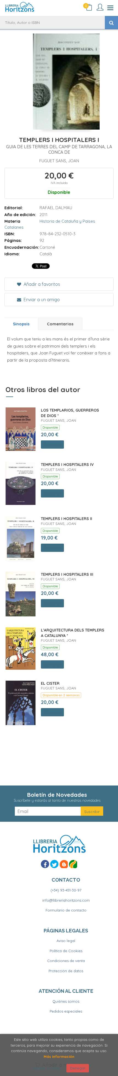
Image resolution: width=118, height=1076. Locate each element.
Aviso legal (66, 940)
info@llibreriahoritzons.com (66, 900)
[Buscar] (111, 22)
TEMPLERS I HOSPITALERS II (66, 518)
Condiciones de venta (66, 960)
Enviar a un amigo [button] (41, 299)
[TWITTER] (54, 864)
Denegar (77, 1068)
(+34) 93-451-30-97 (66, 890)
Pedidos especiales (66, 1011)
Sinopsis (21, 323)
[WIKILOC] (73, 864)
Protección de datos (66, 971)
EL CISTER (50, 683)
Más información (59, 1056)
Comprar (52, 444)
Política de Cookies (66, 951)
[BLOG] (64, 864)
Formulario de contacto (66, 910)
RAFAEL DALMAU (56, 207)
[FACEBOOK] (45, 864)
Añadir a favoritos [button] (41, 284)
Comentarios (60, 323)
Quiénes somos (65, 1001)
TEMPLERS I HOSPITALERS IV (67, 464)
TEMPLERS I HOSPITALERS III (67, 574)
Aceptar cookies (46, 1068)
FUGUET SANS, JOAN (59, 160)
